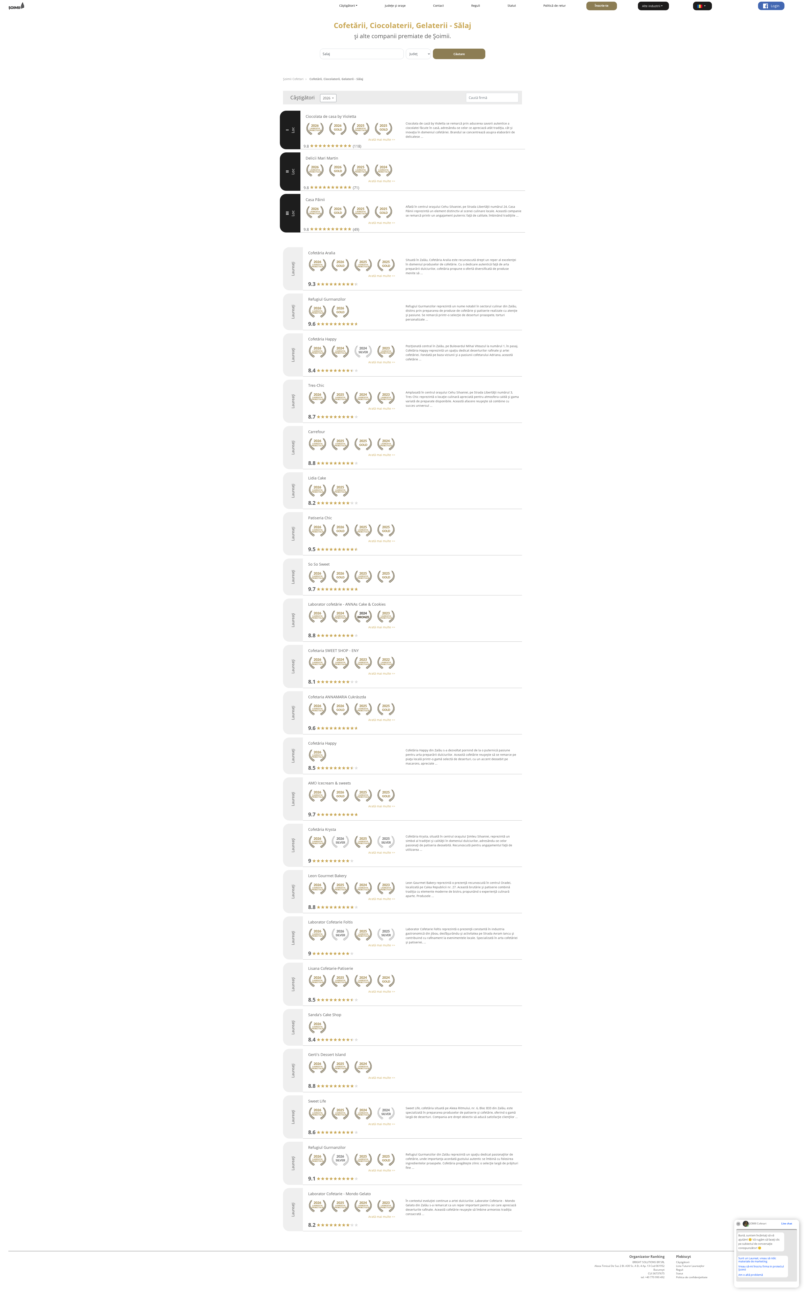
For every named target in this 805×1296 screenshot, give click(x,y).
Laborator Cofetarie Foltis (330, 922)
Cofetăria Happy (322, 339)
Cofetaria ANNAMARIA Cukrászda (337, 696)
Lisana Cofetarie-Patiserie (330, 968)
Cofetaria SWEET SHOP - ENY (333, 650)
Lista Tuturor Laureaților (690, 1266)
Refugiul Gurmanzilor (327, 299)
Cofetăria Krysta (322, 829)
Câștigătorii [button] (347, 6)
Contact (438, 6)
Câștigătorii (682, 1262)
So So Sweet (319, 564)
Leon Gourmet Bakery (327, 875)
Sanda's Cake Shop (324, 1014)
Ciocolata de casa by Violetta (331, 116)
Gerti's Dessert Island (327, 1054)
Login (774, 6)
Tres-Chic (316, 385)
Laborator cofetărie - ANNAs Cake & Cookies (347, 604)
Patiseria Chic (320, 517)
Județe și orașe (395, 6)
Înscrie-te (601, 6)
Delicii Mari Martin (322, 158)
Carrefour (316, 431)
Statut (512, 6)
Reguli (475, 6)
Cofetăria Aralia (321, 252)
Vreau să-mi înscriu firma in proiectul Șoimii (761, 1268)
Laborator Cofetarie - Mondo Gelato (339, 1193)
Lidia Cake (317, 477)
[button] (702, 6)
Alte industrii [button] (651, 6)
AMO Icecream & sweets (329, 783)
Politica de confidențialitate (692, 1277)
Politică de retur (554, 6)
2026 (327, 98)
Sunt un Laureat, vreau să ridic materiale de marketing (757, 1259)
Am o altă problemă (750, 1275)
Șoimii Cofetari (293, 79)
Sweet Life (317, 1101)
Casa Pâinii (315, 199)
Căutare (459, 54)
